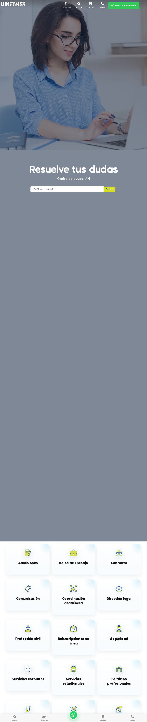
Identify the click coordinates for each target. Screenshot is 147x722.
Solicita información (125, 5)
